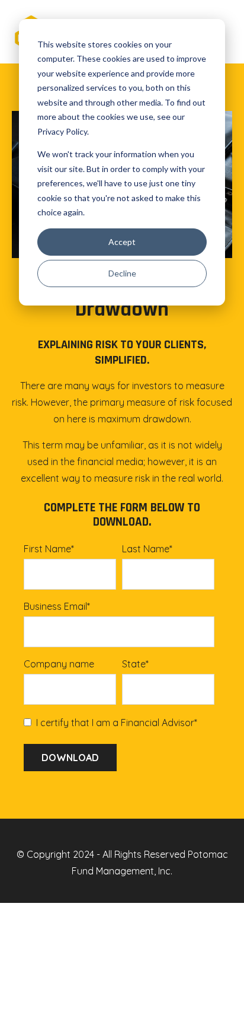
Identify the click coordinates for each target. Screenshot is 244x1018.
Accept (122, 242)
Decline (122, 273)
